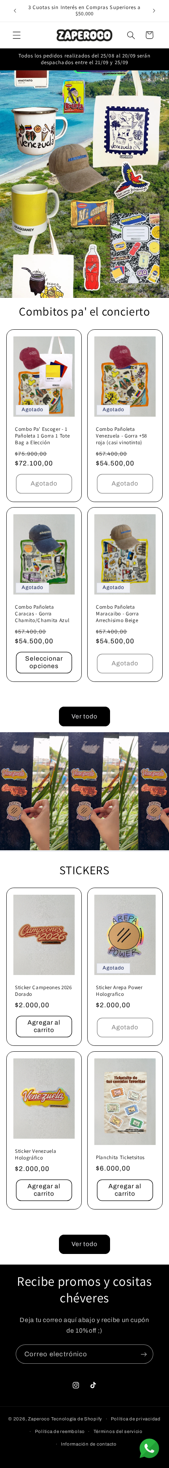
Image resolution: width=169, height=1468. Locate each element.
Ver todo (84, 716)
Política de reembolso (60, 1431)
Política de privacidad (136, 1418)
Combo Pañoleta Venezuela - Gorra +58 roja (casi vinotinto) (121, 436)
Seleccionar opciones (44, 662)
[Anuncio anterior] (15, 10)
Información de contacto (89, 1444)
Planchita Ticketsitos (120, 1157)
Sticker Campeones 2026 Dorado (43, 990)
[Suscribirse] (144, 1354)
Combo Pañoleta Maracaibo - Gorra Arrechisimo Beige (117, 614)
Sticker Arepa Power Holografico (119, 990)
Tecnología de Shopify (76, 1418)
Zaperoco (39, 1418)
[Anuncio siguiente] (154, 10)
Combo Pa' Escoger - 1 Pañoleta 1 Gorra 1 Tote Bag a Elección (42, 436)
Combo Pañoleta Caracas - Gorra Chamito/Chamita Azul (42, 614)
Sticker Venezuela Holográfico (35, 1155)
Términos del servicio (118, 1431)
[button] (16, 35)
